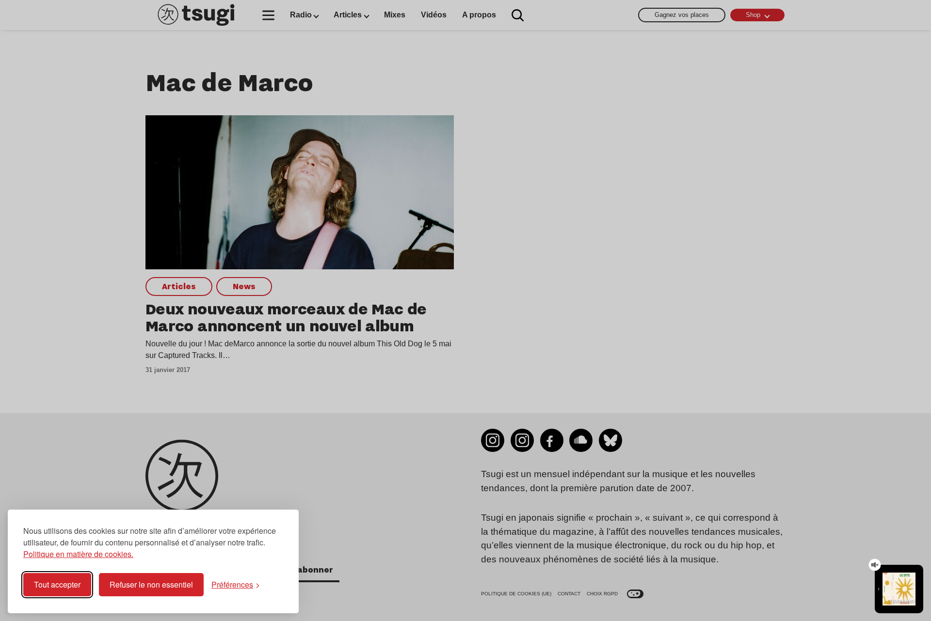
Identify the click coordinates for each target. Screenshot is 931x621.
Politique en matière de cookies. (78, 553)
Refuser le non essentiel (151, 584)
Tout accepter (57, 584)
